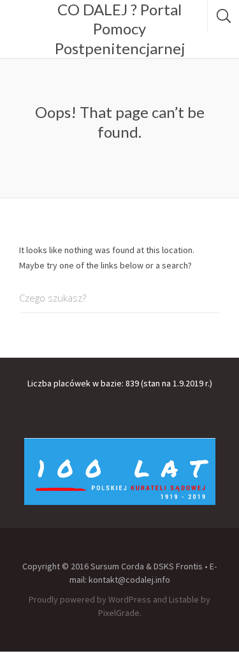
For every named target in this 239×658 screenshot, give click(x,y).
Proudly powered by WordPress (90, 599)
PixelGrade (119, 612)
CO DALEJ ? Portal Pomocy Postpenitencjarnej (120, 28)
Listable (184, 599)
